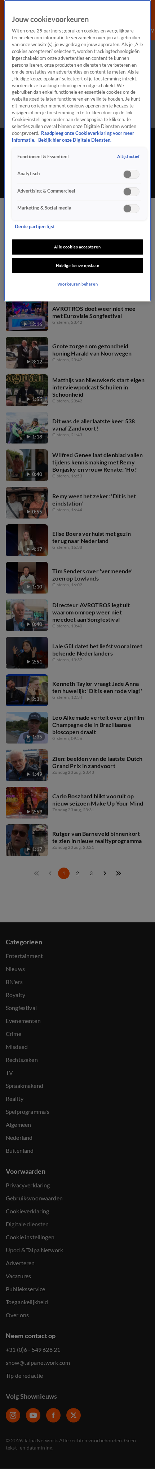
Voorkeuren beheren (77, 284)
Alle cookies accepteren (77, 246)
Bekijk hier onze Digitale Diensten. (74, 140)
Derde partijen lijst (35, 226)
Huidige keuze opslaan (77, 265)
